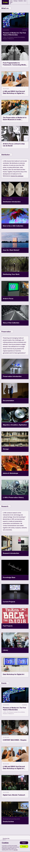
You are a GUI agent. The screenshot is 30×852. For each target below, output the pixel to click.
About (25, 0)
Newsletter (20, 0)
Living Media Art (11, 2)
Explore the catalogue (17, 176)
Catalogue (15, 0)
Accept (24, 846)
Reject (24, 842)
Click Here (15, 849)
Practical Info (6, 838)
